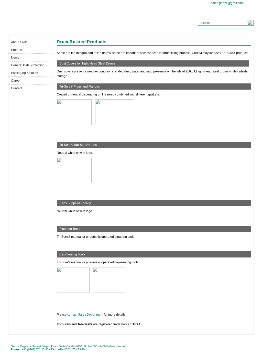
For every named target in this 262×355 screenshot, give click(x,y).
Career (188, 32)
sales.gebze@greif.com (227, 3)
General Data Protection (123, 31)
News (91, 32)
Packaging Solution (155, 32)
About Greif (27, 32)
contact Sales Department (85, 314)
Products (59, 32)
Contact (220, 32)
